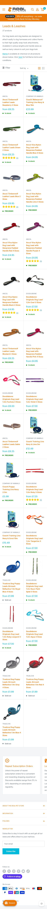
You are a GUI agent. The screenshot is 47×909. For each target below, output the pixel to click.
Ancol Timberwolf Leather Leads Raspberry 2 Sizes (10, 102)
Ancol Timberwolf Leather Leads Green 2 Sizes (11, 147)
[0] (42, 9)
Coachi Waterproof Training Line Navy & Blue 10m (35, 102)
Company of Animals (34, 96)
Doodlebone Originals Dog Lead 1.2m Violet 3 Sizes (34, 399)
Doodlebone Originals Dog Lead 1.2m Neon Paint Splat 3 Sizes (34, 587)
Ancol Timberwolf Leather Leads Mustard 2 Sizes (10, 351)
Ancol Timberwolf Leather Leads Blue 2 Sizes (12, 196)
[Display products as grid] (39, 68)
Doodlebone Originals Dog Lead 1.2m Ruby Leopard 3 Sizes (12, 635)
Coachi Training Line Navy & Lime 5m (35, 442)
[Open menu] (4, 10)
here (20, 57)
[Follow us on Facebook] (4, 871)
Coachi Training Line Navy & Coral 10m (11, 537)
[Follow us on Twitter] (9, 871)
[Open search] (32, 9)
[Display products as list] (43, 68)
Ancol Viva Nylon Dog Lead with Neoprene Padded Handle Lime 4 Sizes (34, 198)
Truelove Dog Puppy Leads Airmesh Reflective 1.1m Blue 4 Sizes (12, 731)
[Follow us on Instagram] (14, 871)
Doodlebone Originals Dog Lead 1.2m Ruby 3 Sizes (34, 489)
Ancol (5, 96)
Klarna (5, 54)
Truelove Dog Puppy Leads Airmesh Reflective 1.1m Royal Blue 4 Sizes (11, 587)
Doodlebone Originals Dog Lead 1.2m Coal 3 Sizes (34, 299)
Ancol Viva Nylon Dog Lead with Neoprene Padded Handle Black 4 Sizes (11, 301)
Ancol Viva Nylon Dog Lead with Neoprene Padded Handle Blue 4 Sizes (34, 149)
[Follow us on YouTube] (23, 871)
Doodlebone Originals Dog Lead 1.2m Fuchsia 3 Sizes (12, 399)
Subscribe (10, 851)
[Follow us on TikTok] (28, 871)
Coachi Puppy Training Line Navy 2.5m (11, 489)
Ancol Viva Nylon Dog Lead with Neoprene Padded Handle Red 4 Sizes (11, 246)
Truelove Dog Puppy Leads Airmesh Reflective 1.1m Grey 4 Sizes (11, 683)
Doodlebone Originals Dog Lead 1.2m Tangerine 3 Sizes (34, 540)
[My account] (37, 9)
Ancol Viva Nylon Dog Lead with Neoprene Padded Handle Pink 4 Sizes (34, 352)
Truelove (6, 580)
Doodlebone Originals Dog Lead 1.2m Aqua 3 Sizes (34, 634)
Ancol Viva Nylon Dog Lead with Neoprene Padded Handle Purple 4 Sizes (34, 247)
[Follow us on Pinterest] (18, 871)
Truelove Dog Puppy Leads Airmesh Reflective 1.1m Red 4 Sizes (35, 683)
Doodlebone (31, 294)
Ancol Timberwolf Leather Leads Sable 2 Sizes (11, 444)
